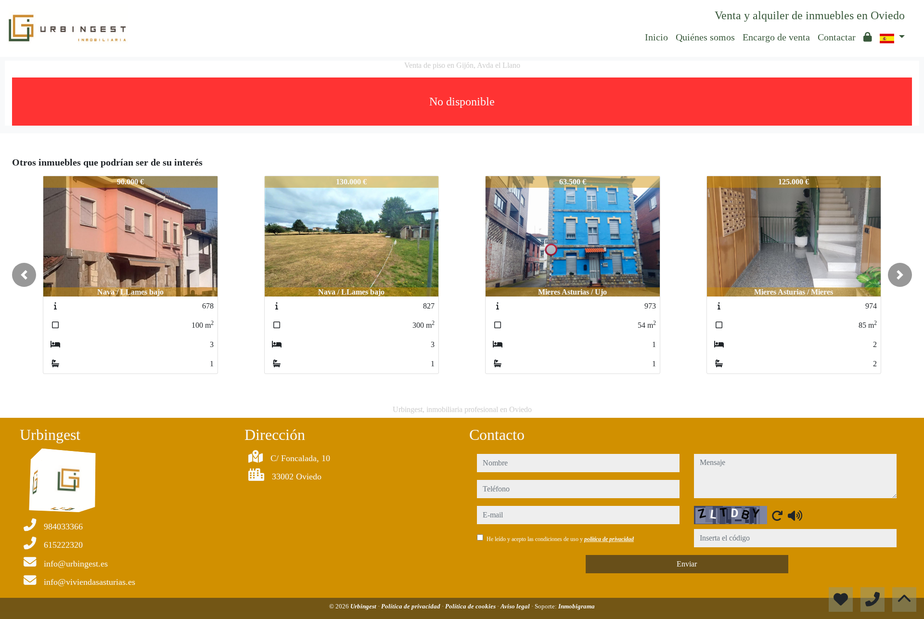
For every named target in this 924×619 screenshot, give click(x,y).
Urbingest (364, 606)
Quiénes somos (705, 37)
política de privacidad (609, 539)
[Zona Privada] (868, 37)
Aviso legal (515, 606)
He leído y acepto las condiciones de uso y (560, 539)
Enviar (687, 564)
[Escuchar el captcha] (795, 515)
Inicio (656, 37)
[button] (24, 275)
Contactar (837, 37)
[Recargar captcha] (777, 515)
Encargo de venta (776, 37)
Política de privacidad (411, 606)
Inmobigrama (576, 606)
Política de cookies (471, 606)
